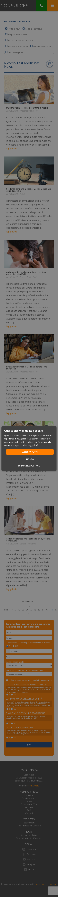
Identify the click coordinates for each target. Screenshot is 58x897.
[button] (29, 465)
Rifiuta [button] (30, 459)
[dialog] (28, 448)
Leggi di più (33, 445)
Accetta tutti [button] (30, 452)
